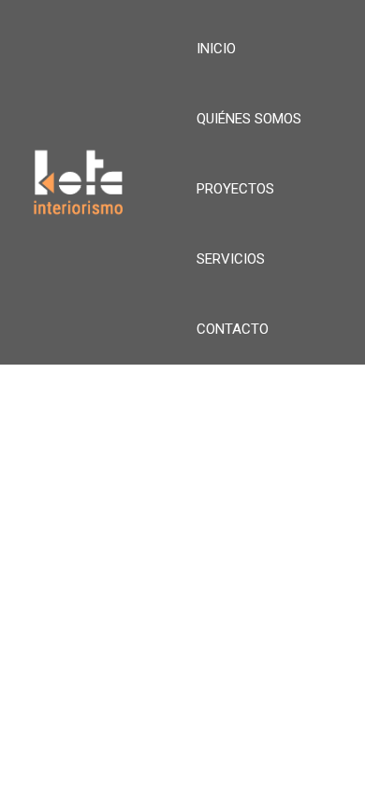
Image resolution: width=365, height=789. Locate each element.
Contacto (233, 329)
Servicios (231, 259)
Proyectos (235, 188)
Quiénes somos (249, 118)
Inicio (216, 48)
